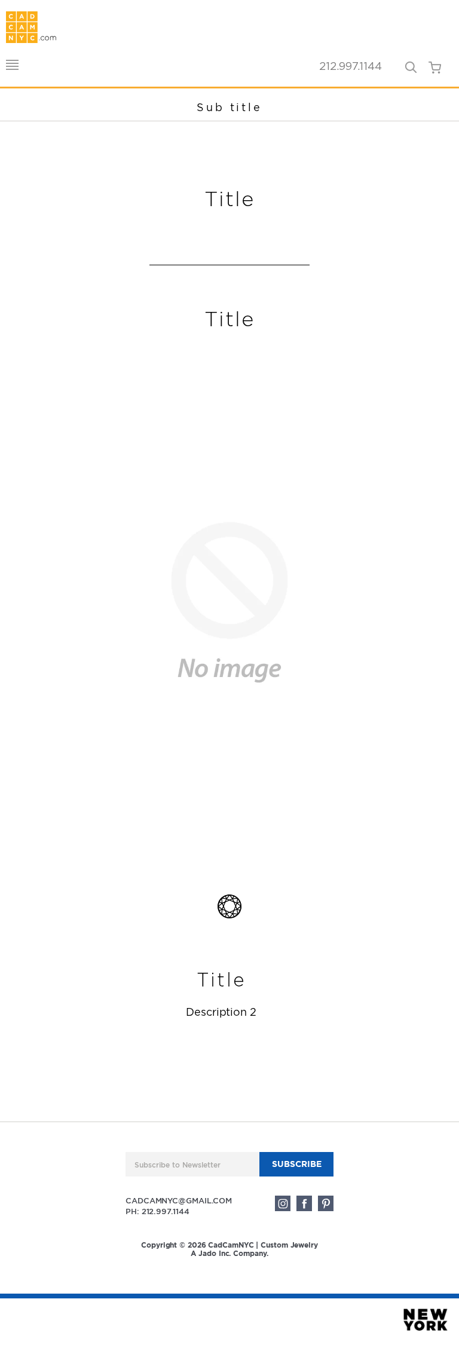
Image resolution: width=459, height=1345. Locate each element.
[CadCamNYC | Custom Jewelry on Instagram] (282, 1203)
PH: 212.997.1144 (157, 1211)
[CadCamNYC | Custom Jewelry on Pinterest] (325, 1203)
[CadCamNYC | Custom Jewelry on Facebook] (304, 1203)
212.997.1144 (350, 67)
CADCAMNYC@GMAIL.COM (179, 1200)
